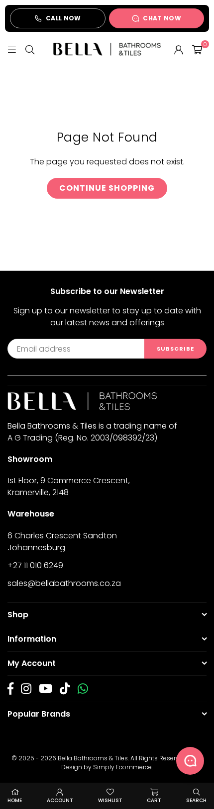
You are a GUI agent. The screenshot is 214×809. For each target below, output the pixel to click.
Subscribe (175, 349)
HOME (14, 800)
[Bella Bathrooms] (107, 49)
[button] (197, 49)
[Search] (30, 49)
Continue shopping (107, 188)
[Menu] (12, 49)
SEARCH (196, 800)
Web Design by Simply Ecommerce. (132, 762)
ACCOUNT (60, 800)
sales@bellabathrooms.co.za (64, 583)
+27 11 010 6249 (35, 565)
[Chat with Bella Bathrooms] (190, 761)
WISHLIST (110, 800)
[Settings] (179, 49)
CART (154, 800)
